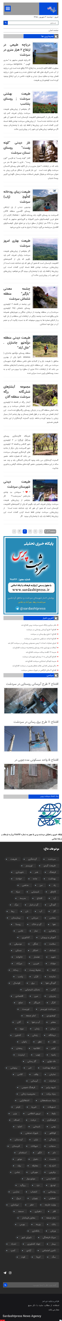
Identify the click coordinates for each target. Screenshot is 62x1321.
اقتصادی (19, 996)
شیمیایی (35, 892)
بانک (54, 1224)
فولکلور (52, 1133)
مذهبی (25, 885)
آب (40, 911)
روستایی (52, 1192)
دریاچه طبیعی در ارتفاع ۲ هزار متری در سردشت (16, 49)
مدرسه (23, 898)
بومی (53, 1127)
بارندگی (52, 1140)
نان (26, 911)
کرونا (38, 1257)
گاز (54, 911)
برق (33, 983)
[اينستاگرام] (10, 1273)
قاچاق (53, 892)
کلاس (20, 1074)
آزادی (28, 1250)
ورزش (53, 1231)
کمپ (13, 1250)
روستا (18, 924)
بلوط (54, 1113)
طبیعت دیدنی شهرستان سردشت (16, 484)
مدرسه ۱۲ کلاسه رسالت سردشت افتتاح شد (41, 652)
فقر (54, 1211)
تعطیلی (52, 1198)
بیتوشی (13, 1068)
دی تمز (45, 1301)
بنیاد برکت (51, 1094)
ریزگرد (22, 1185)
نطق (40, 1042)
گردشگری (32, 859)
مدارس (16, 1192)
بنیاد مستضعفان (48, 1100)
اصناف (17, 1120)
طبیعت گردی (50, 866)
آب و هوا (36, 1022)
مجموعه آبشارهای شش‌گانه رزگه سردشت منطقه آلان (16, 391)
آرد (54, 898)
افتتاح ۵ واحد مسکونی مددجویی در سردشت (40, 638)
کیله (54, 970)
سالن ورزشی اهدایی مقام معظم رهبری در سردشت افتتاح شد (34, 665)
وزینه (38, 1224)
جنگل (35, 944)
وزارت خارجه (50, 1205)
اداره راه (52, 1166)
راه (55, 885)
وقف (36, 1074)
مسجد (21, 1211)
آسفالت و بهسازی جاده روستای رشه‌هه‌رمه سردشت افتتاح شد (34, 647)
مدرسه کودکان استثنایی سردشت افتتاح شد (40, 661)
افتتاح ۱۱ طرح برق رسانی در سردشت (43, 634)
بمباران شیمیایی (32, 990)
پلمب (20, 976)
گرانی (53, 990)
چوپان (35, 1198)
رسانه (15, 970)
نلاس (20, 931)
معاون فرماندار (28, 1218)
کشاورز (18, 1035)
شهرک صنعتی (31, 1133)
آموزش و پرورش (48, 937)
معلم (53, 1022)
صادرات (52, 1081)
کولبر (53, 1048)
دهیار (35, 1159)
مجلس (52, 918)
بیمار (53, 1244)
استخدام (22, 1153)
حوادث (19, 879)
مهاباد (53, 963)
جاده (35, 879)
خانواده (19, 957)
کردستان (19, 1140)
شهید (53, 957)
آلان (19, 1022)
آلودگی (52, 905)
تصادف (52, 950)
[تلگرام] (5, 1273)
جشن (17, 1172)
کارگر (53, 1003)
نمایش (52, 1074)
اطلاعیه (36, 1048)
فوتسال (16, 983)
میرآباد (19, 963)
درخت (33, 1120)
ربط (12, 911)
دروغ (19, 1198)
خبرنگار (37, 1003)
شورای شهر (26, 1237)
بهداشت (52, 879)
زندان (37, 1029)
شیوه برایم (51, 1087)
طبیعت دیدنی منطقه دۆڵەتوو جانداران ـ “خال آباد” (16, 342)
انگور (40, 1153)
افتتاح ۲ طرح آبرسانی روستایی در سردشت (41, 629)
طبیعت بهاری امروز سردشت (16, 243)
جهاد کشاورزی (33, 1244)
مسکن (18, 950)
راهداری (52, 931)
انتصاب (33, 1192)
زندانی (35, 1035)
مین (36, 996)
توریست (25, 1009)
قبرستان (16, 1146)
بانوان (24, 1042)
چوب (38, 1055)
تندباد (13, 1244)
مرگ (16, 905)
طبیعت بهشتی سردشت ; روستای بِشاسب (16, 98)
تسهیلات (52, 1107)
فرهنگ (52, 872)
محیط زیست (35, 970)
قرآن (36, 976)
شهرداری (20, 872)
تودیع (53, 1185)
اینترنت (21, 1055)
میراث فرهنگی (49, 1237)
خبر (30, 1068)
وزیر (15, 1113)
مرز (41, 885)
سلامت (52, 944)
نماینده (52, 976)
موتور (19, 1159)
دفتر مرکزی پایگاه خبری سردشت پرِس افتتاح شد (38, 625)
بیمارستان (16, 918)
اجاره (20, 1127)
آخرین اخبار (48, 618)
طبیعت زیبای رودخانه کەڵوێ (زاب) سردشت (16, 196)
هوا (54, 924)
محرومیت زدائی (28, 1094)
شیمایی (36, 1127)
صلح (21, 1003)
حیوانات (34, 1146)
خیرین (36, 963)
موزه (22, 1029)
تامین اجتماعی (49, 1250)
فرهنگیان (51, 1120)
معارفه (35, 1166)
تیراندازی (15, 1205)
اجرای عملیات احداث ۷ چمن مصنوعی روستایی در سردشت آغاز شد (32, 643)
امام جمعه (31, 1016)
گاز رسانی (31, 1061)
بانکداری (35, 1231)
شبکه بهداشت (49, 1068)
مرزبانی (35, 918)
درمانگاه (52, 1035)
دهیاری (38, 1211)
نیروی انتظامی (34, 1113)
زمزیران (52, 996)
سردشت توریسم (48, 1009)
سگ (54, 1257)
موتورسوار (30, 1179)
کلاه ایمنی (51, 1179)
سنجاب (52, 1146)
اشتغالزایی (24, 1100)
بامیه (53, 1055)
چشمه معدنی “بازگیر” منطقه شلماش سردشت (16, 293)
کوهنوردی (51, 1016)
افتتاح (39, 898)
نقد (54, 1042)
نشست (52, 1159)
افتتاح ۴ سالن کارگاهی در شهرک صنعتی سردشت (38, 670)
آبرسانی (34, 1081)
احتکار (35, 950)
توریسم (29, 866)
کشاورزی (26, 937)
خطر (32, 1205)
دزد (38, 1185)
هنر (36, 872)
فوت (23, 1257)
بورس (22, 1224)
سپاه (18, 892)
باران (36, 1140)
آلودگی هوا (51, 983)
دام (54, 1153)
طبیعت (13, 859)
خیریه (34, 1107)
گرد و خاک (36, 924)
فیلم (18, 1107)
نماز (36, 931)
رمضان (19, 1048)
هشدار (37, 957)
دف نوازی (51, 1061)
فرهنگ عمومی (28, 1087)
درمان (53, 1029)
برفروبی (52, 1172)
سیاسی (50, 675)
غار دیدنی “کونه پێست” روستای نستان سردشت (16, 147)
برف (19, 1166)
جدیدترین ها (47, 36)
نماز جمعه (51, 1218)
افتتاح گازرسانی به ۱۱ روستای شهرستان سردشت (39, 656)
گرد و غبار (33, 905)
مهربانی (34, 1172)
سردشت (52, 859)
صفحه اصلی (53, 30)
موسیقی (18, 944)
